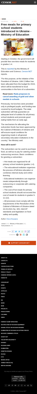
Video (3, 296)
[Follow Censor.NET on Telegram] (12, 385)
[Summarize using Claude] (20, 234)
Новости (4, 278)
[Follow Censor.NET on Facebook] (6, 385)
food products (7, 225)
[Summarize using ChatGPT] (17, 234)
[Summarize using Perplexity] (23, 234)
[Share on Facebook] (13, 231)
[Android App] (25, 385)
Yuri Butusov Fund (7, 266)
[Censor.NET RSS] (31, 385)
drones (3, 342)
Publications (5, 311)
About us (4, 257)
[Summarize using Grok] (27, 234)
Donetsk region (6, 351)
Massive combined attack (9, 333)
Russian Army (5, 345)
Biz (2, 300)
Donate (3, 263)
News (4, 19)
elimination (4, 348)
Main (2, 306)
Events (3, 288)
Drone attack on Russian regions (12, 327)
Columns (4, 314)
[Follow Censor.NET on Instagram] (22, 385)
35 (23, 21)
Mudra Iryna (5, 360)
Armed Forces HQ (7, 362)
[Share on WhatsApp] (22, 231)
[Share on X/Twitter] (16, 231)
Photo (3, 294)
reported (10, 69)
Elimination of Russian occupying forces (15, 330)
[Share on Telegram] (19, 231)
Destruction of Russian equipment (12, 324)
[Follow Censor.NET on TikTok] (18, 385)
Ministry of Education (18, 223)
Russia (3, 354)
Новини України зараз (8, 275)
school (5, 223)
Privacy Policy (6, 272)
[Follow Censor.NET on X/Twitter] (9, 385)
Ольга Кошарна (12, 219)
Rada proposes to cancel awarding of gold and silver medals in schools (18, 96)
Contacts (4, 260)
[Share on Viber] (25, 231)
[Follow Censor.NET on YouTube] (15, 385)
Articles (4, 291)
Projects (4, 308)
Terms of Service (7, 269)
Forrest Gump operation (9, 322)
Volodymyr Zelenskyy (8, 339)
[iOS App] (28, 385)
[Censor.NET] (9, 3)
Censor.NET (27, 71)
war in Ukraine (6, 365)
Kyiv (2, 357)
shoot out (4, 337)
